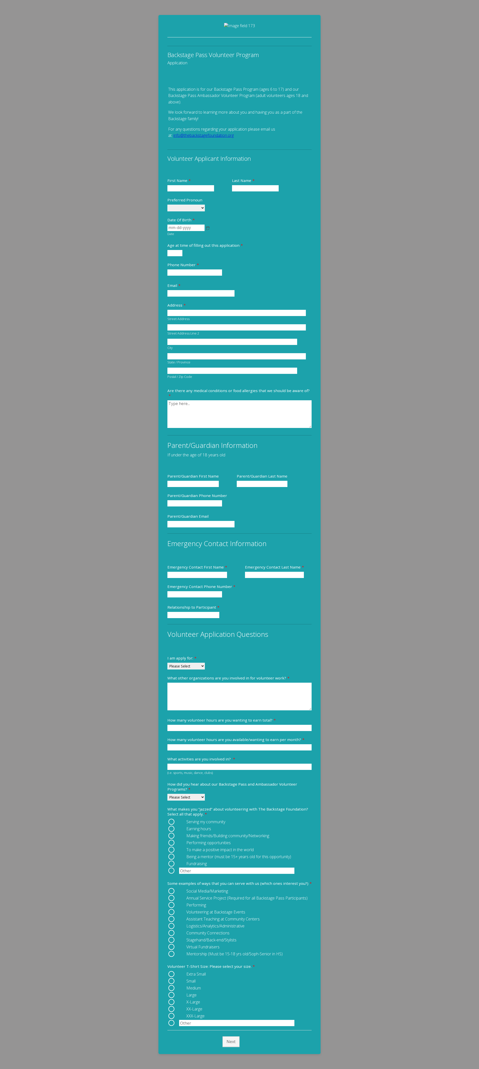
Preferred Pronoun (184, 199)
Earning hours (198, 828)
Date (170, 234)
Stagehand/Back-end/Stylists (211, 940)
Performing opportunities (208, 842)
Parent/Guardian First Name (193, 476)
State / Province (178, 362)
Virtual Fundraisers (203, 947)
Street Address (178, 319)
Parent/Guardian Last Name (262, 476)
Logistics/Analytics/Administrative (215, 926)
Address (176, 305)
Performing (196, 905)
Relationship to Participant (193, 607)
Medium (193, 988)
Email (173, 285)
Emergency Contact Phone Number (201, 586)
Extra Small (196, 974)
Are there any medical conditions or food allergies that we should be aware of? (238, 393)
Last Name (243, 180)
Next (231, 1041)
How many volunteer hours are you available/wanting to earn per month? (235, 739)
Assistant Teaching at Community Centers (223, 919)
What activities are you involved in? (201, 758)
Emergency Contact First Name (197, 567)
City (170, 348)
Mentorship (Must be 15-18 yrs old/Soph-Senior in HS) (234, 954)
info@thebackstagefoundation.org (203, 135)
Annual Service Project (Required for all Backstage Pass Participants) (247, 898)
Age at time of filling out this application (205, 245)
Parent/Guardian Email (188, 516)
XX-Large (194, 1009)
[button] (208, 228)
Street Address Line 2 (183, 333)
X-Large (193, 1002)
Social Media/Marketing (207, 891)
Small (191, 981)
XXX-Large (195, 1016)
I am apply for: (181, 658)
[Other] (178, 871)
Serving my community (205, 821)
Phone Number (183, 264)
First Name (179, 180)
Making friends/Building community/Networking (227, 835)
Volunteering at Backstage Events (215, 912)
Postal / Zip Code (179, 377)
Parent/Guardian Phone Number (197, 495)
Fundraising (196, 863)
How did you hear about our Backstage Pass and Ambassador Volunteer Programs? (232, 787)
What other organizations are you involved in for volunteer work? (228, 677)
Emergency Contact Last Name (274, 567)
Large (191, 995)
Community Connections (208, 933)
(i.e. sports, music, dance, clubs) (190, 773)
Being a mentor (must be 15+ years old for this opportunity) (238, 856)
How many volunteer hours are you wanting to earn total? (221, 720)
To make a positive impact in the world (220, 849)
